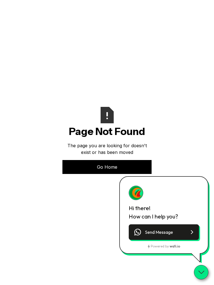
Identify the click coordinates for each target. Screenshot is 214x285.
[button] (164, 232)
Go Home (107, 167)
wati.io (175, 246)
